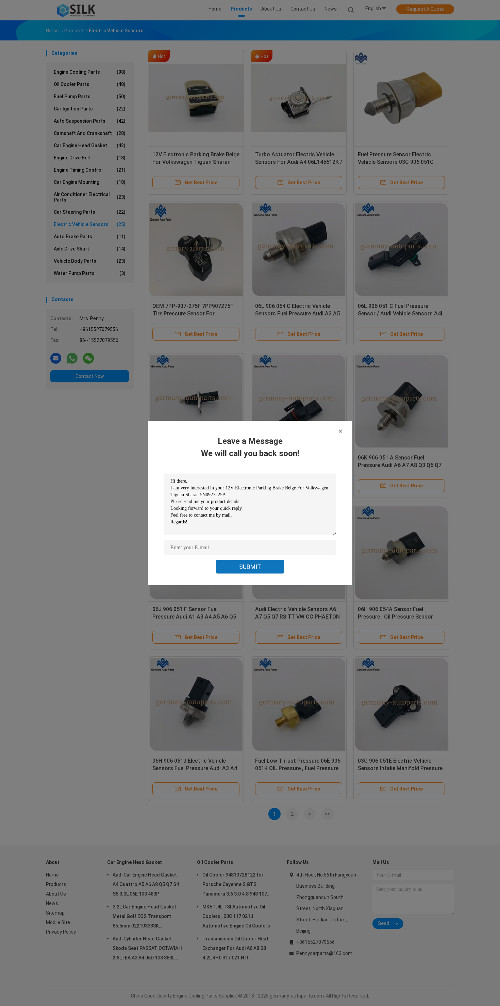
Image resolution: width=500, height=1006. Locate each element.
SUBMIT (250, 566)
